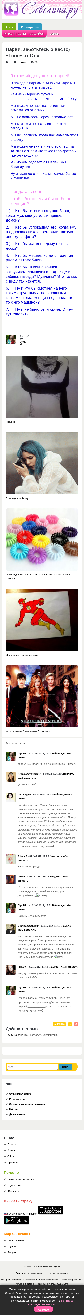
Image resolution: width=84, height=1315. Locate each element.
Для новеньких (18, 1114)
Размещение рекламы (20, 1179)
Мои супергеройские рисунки (22, 655)
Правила (12, 1162)
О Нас (11, 1156)
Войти (9, 27)
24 (36, 62)
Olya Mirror (23, 343)
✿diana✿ (23, 856)
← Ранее (59, 1024)
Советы (54, 33)
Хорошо (43, 1309)
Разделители (17, 1099)
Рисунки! (10, 422)
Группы (11, 1246)
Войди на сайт (14, 1035)
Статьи (22, 62)
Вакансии (13, 1191)
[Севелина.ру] (42, 18)
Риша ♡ (22, 967)
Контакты (12, 1150)
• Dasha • (23, 876)
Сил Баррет (24, 794)
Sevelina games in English (22, 1213)
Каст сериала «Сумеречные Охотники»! (28, 731)
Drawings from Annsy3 (18, 498)
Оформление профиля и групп (27, 1104)
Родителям (14, 1185)
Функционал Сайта (20, 1094)
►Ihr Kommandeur (28, 926)
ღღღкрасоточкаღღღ (29, 774)
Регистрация (30, 27)
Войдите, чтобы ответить (63, 967)
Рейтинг (13, 1109)
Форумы (12, 1252)
